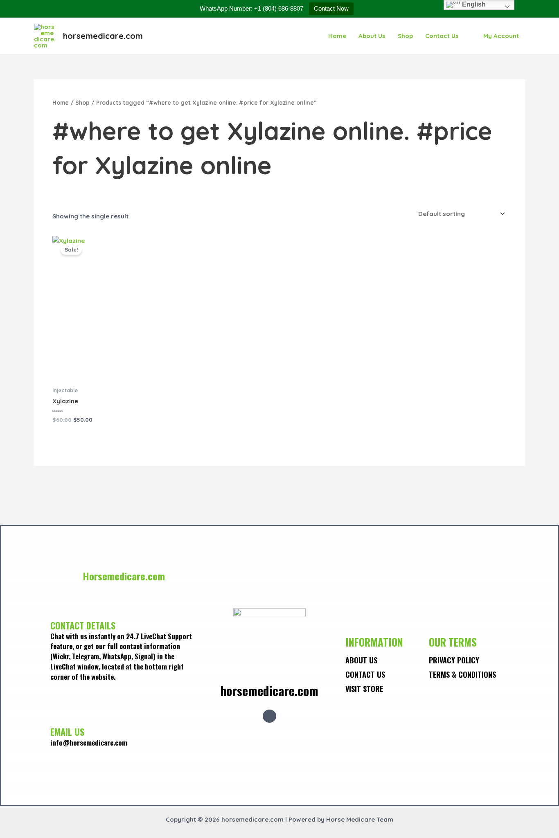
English (473, 4)
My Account (501, 36)
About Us (371, 36)
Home (337, 36)
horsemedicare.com (103, 36)
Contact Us (442, 36)
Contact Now (331, 8)
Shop (405, 36)
